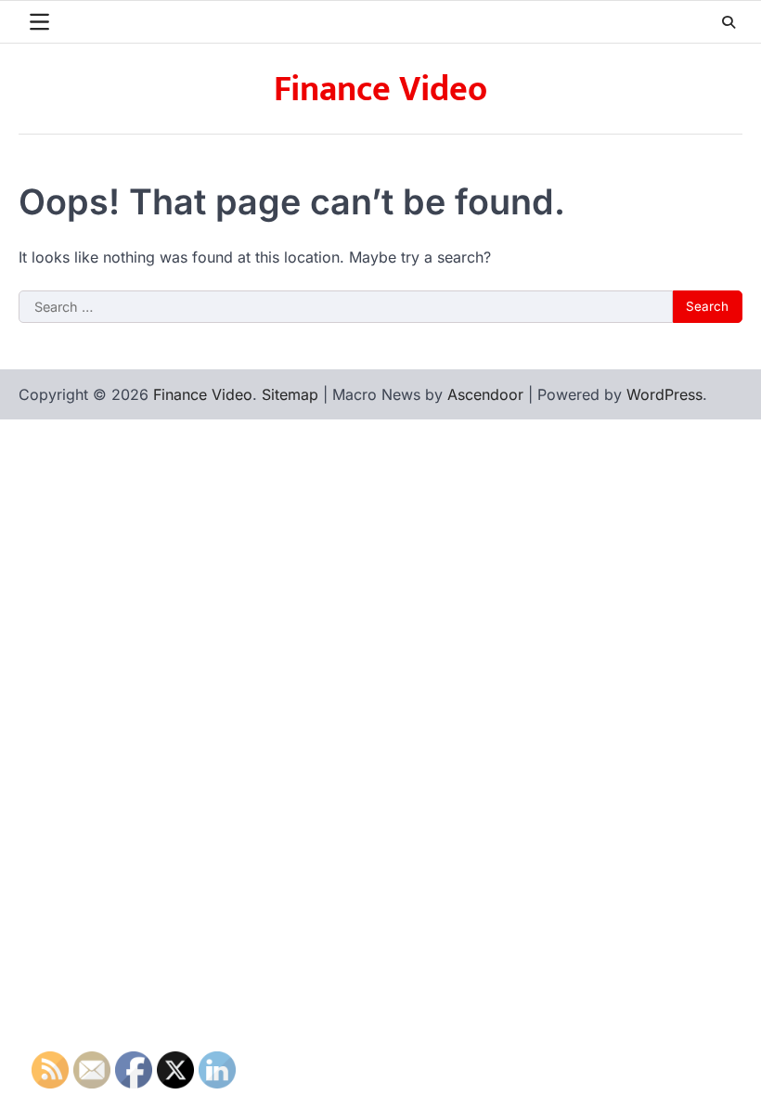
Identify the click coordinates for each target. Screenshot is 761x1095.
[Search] (728, 22)
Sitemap (290, 394)
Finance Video (380, 89)
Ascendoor (485, 394)
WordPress (664, 394)
